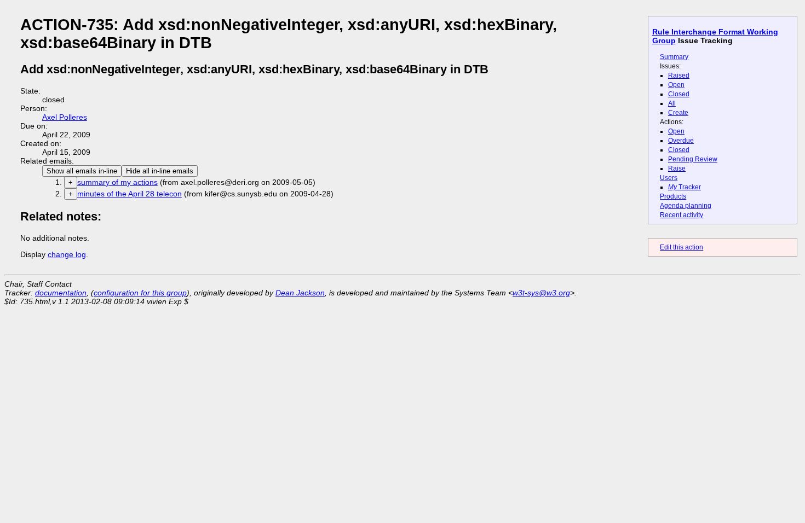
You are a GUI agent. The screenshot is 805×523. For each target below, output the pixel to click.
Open (676, 85)
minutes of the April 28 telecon (129, 193)
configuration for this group (140, 292)
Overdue (681, 140)
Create (678, 113)
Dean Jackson (300, 292)
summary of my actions (117, 182)
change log (67, 254)
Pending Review (692, 159)
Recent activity (681, 215)
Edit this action (681, 247)
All (672, 103)
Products (673, 196)
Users (668, 178)
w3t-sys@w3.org (541, 292)
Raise (677, 168)
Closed (678, 94)
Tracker (684, 187)
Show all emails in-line (82, 171)
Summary (674, 57)
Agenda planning (685, 206)
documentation (61, 292)
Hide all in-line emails (159, 171)
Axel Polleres (64, 117)
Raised (678, 75)
